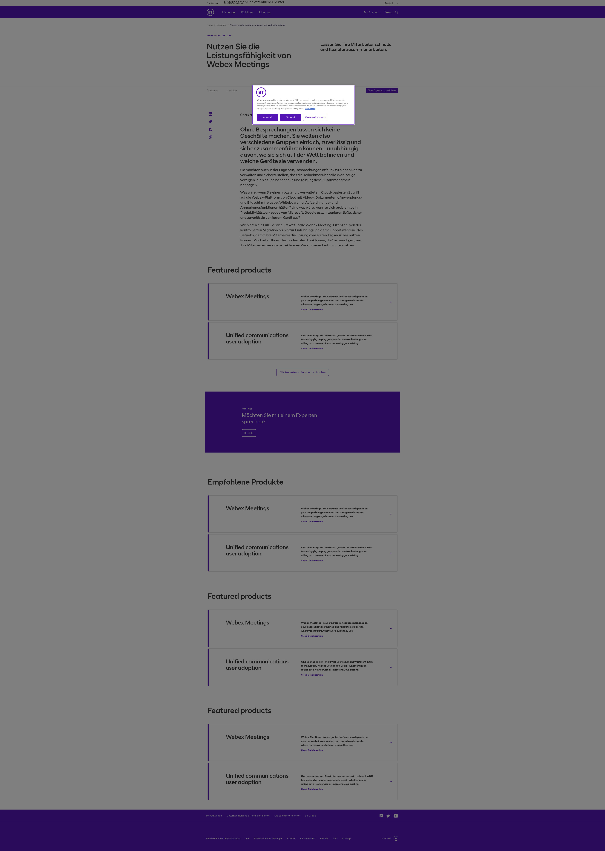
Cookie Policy (310, 108)
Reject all (290, 117)
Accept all (267, 117)
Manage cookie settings (315, 117)
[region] (303, 105)
